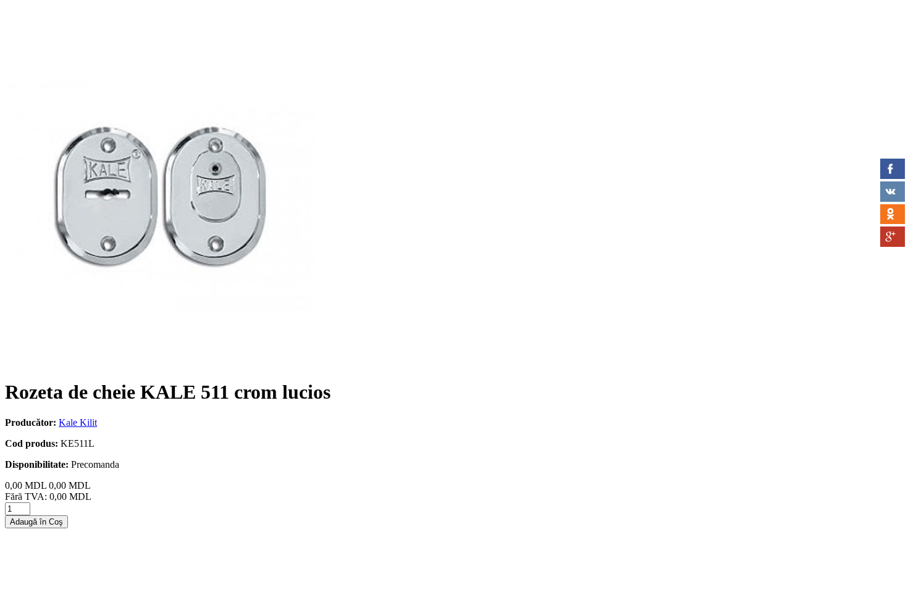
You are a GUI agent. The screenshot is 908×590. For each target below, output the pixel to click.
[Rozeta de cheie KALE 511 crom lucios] (159, 362)
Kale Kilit (78, 422)
